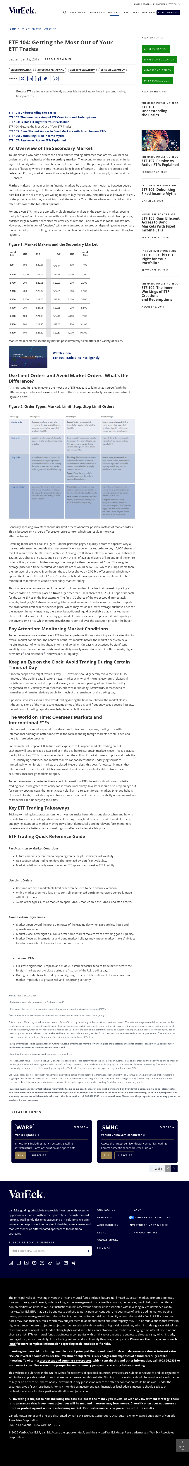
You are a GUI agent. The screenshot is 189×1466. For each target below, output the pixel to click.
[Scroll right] (174, 1168)
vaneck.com (24, 1365)
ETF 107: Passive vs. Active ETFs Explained (37, 140)
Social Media (107, 1240)
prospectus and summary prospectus (65, 1360)
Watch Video (62, 353)
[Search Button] (65, 12)
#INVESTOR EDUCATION (50, 70)
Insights (114, 12)
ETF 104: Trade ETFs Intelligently (76, 358)
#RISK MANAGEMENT (113, 70)
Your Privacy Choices (152, 1217)
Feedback (104, 1217)
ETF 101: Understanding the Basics (32, 112)
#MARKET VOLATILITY (82, 70)
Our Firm (148, 12)
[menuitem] (22, 79)
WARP (24, 1127)
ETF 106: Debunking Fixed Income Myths (36, 136)
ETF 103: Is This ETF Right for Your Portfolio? (39, 122)
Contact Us (106, 1209)
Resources (131, 12)
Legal (101, 1232)
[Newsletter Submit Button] (88, 1251)
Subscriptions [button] (168, 12)
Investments (78, 12)
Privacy (135, 1209)
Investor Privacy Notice (148, 1225)
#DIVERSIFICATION (21, 70)
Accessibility (107, 1225)
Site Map (104, 1247)
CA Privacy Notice (143, 1232)
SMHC (110, 1127)
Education (97, 12)
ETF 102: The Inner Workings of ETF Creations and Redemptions (52, 117)
